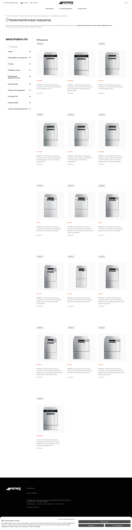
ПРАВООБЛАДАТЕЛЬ (31, 503)
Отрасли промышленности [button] (18, 109)
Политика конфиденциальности (67, 519)
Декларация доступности (33, 507)
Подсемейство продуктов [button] (17, 58)
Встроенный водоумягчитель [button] (14, 77)
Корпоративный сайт (11, 2)
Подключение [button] (13, 103)
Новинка (14, 47)
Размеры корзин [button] (14, 70)
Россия (25, 2)
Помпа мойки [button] (13, 84)
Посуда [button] (10, 64)
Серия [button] (10, 51)
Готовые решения (65, 8)
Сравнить (40, 93)
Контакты (31, 488)
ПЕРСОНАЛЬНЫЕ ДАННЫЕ (49, 503)
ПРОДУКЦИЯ (50, 8)
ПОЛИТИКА (39, 503)
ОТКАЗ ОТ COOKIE (60, 503)
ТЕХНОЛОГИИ (82, 8)
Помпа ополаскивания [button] (16, 90)
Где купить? (34, 2)
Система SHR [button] (13, 96)
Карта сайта (32, 493)
